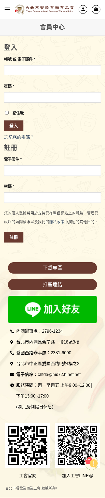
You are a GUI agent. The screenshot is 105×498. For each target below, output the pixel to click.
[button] (52, 268)
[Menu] (7, 9)
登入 (13, 125)
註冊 (13, 237)
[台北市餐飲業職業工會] (44, 9)
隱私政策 (56, 222)
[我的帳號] (83, 9)
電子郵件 (13, 159)
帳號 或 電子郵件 (19, 59)
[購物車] (96, 9)
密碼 (9, 86)
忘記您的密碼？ (19, 137)
